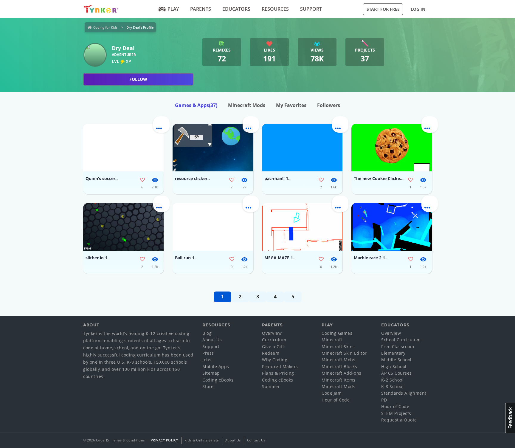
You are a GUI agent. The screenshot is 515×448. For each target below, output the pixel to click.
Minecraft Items (339, 380)
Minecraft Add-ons (342, 373)
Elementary (393, 353)
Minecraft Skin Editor (344, 353)
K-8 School (392, 386)
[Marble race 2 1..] (391, 227)
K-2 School (392, 380)
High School (394, 366)
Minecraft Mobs (338, 359)
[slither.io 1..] (123, 227)
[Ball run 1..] (213, 227)
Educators (236, 9)
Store (208, 386)
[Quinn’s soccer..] (123, 147)
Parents (200, 9)
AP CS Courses (396, 373)
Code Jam (332, 393)
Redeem (270, 353)
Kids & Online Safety (201, 440)
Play (173, 9)
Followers (328, 105)
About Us (212, 339)
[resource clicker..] (213, 147)
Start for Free (383, 9)
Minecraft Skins (338, 346)
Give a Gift (273, 346)
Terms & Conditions (128, 440)
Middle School (396, 359)
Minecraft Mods (246, 105)
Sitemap (211, 373)
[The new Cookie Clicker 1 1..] (391, 147)
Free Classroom (397, 346)
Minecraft (332, 339)
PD (384, 400)
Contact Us (256, 440)
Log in (418, 9)
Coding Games (337, 333)
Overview (272, 333)
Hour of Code (336, 400)
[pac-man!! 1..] (302, 147)
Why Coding (274, 359)
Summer (271, 386)
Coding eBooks (218, 380)
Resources (275, 9)
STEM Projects (396, 413)
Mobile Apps (215, 366)
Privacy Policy (164, 440)
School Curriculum (401, 339)
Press (208, 353)
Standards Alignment (403, 393)
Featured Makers (280, 366)
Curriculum (274, 339)
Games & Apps (196, 105)
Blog (207, 333)
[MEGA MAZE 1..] (302, 227)
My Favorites (291, 105)
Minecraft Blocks (339, 366)
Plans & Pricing (278, 373)
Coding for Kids (105, 27)
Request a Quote (399, 420)
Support (311, 9)
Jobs (206, 359)
